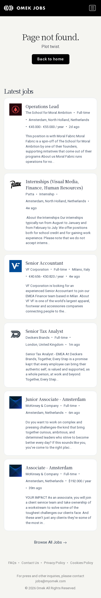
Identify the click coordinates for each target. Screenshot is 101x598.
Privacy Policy (54, 563)
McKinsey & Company (42, 406)
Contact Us (30, 563)
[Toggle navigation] (92, 8)
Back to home (50, 59)
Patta (30, 194)
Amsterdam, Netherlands (44, 413)
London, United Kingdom (44, 344)
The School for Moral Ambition (49, 113)
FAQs (12, 563)
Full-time (83, 113)
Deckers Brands (37, 338)
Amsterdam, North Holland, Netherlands (59, 120)
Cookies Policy (81, 563)
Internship (46, 194)
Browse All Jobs (48, 542)
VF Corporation (37, 269)
